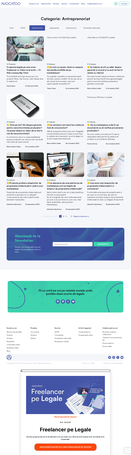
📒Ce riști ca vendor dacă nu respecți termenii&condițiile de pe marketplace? (65, 70)
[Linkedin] (63, 301)
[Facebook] (58, 301)
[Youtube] (73, 301)
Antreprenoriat (37, 28)
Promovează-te (108, 343)
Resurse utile (46, 4)
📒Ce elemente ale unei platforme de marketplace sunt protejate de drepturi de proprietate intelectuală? (64, 186)
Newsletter (10, 341)
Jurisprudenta (54, 28)
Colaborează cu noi (94, 4)
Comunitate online (13, 345)
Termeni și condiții (88, 363)
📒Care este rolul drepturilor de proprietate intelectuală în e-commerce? (102, 186)
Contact (124, 4)
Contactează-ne (84, 332)
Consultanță (74, 4)
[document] (65, 412)
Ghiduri (33, 338)
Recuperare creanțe (62, 341)
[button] (65, 371)
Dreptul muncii (71, 28)
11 (71, 216)
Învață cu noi (34, 4)
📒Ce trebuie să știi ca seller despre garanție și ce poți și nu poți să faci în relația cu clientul (105, 70)
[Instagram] (68, 301)
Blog (83, 4)
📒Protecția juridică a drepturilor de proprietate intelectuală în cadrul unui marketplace (25, 186)
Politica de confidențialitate (113, 363)
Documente (35, 332)
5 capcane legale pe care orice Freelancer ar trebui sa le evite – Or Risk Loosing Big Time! (24, 70)
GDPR (22, 28)
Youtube (10, 338)
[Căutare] (116, 4)
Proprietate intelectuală (63, 338)
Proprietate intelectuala (91, 28)
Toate (11, 28)
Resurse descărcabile (14, 332)
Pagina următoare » (81, 216)
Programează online (85, 335)
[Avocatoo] (10, 3)
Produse (56, 4)
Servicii (64, 4)
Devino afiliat (107, 346)
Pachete (34, 335)
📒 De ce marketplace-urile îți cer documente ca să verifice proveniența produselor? (105, 128)
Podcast (10, 335)
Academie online (13, 348)
